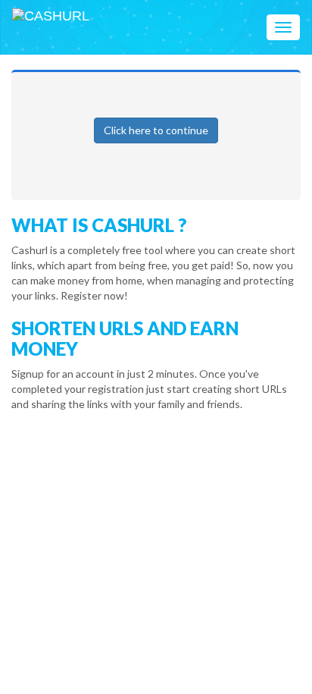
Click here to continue (156, 130)
